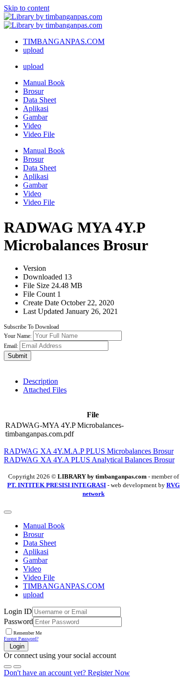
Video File (39, 134)
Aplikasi (35, 108)
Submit (17, 355)
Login (16, 646)
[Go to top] (8, 512)
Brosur (33, 91)
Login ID (18, 611)
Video (32, 126)
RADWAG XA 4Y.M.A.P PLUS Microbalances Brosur (89, 451)
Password (18, 621)
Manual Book (44, 82)
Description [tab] (40, 381)
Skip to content (26, 8)
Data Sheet (39, 100)
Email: (11, 346)
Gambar (35, 117)
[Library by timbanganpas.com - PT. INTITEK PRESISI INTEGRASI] (53, 20)
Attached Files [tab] (45, 390)
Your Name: (18, 336)
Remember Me (27, 633)
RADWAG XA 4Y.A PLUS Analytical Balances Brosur (89, 460)
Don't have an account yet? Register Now (67, 673)
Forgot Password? (21, 638)
